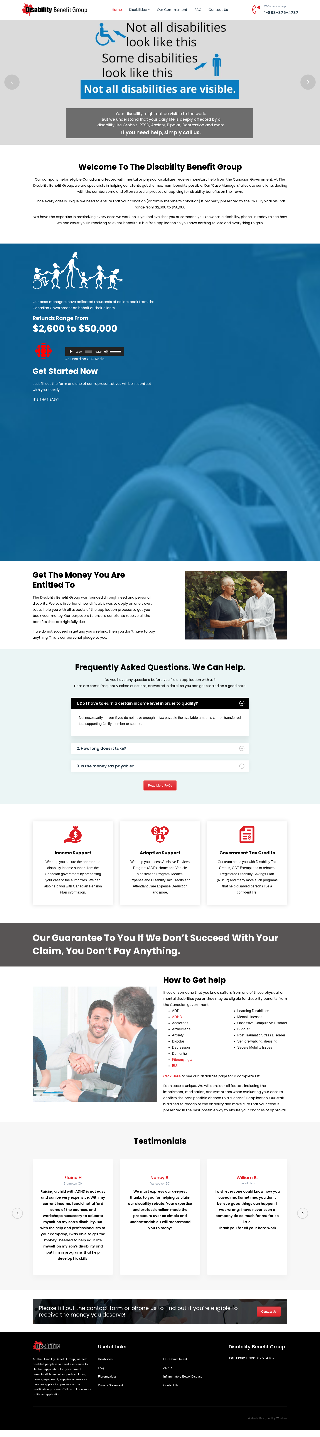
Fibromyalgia (182, 1059)
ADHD (177, 1017)
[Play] (71, 351)
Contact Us (268, 1311)
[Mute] (106, 351)
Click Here (172, 1076)
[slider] (116, 351)
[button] (17, 1213)
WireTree (281, 1418)
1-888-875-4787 (281, 12)
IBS (175, 1066)
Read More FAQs (160, 785)
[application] (94, 351)
